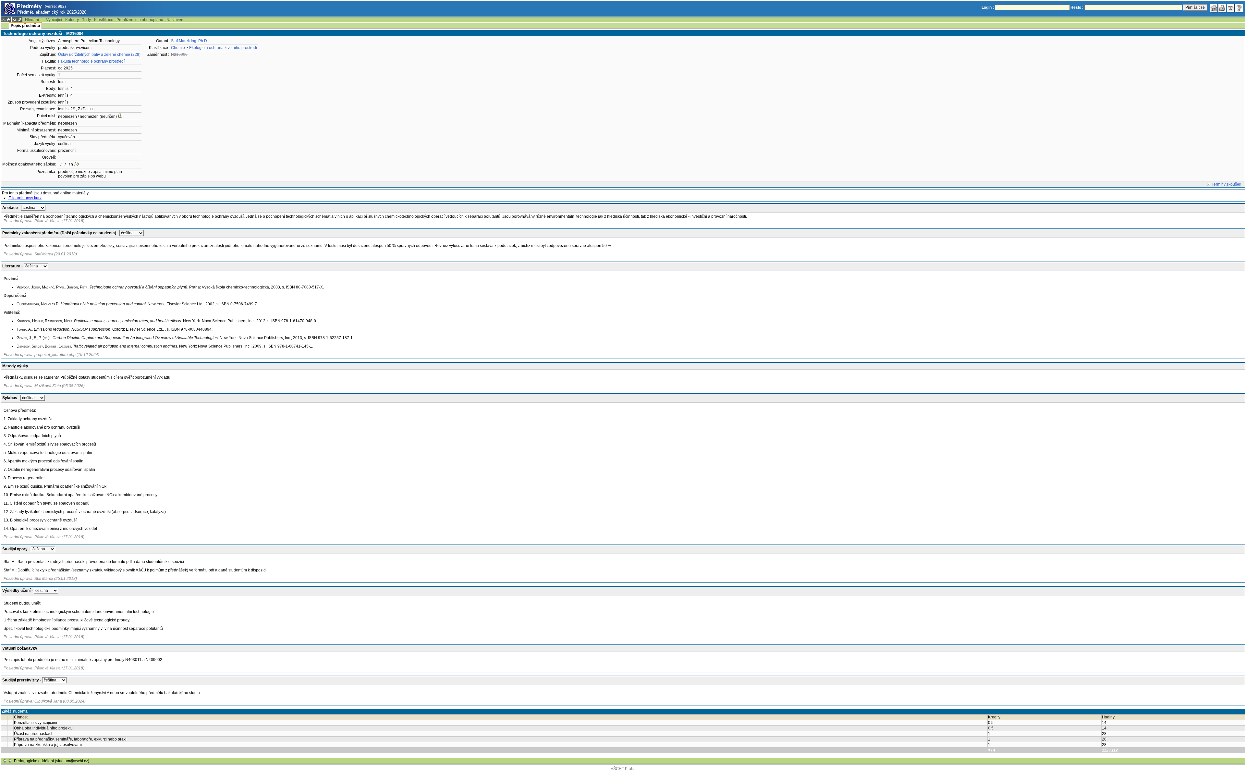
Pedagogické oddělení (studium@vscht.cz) (51, 761)
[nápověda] (1239, 8)
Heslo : (1076, 7)
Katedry (72, 20)
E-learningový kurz (25, 198)
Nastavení (175, 20)
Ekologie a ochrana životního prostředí (223, 47)
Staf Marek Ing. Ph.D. (189, 41)
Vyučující (54, 20)
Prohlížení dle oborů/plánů (139, 20)
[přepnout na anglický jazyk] (1231, 8)
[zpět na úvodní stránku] (1214, 8)
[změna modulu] (14, 19)
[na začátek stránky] (4, 761)
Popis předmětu (25, 25)
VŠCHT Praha (623, 768)
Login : (988, 7)
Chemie (178, 47)
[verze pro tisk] (19, 19)
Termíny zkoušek (1226, 184)
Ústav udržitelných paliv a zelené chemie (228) (99, 54)
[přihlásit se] (1222, 8)
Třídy (86, 20)
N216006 (179, 54)
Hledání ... (34, 20)
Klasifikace (103, 20)
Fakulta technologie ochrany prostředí (91, 61)
